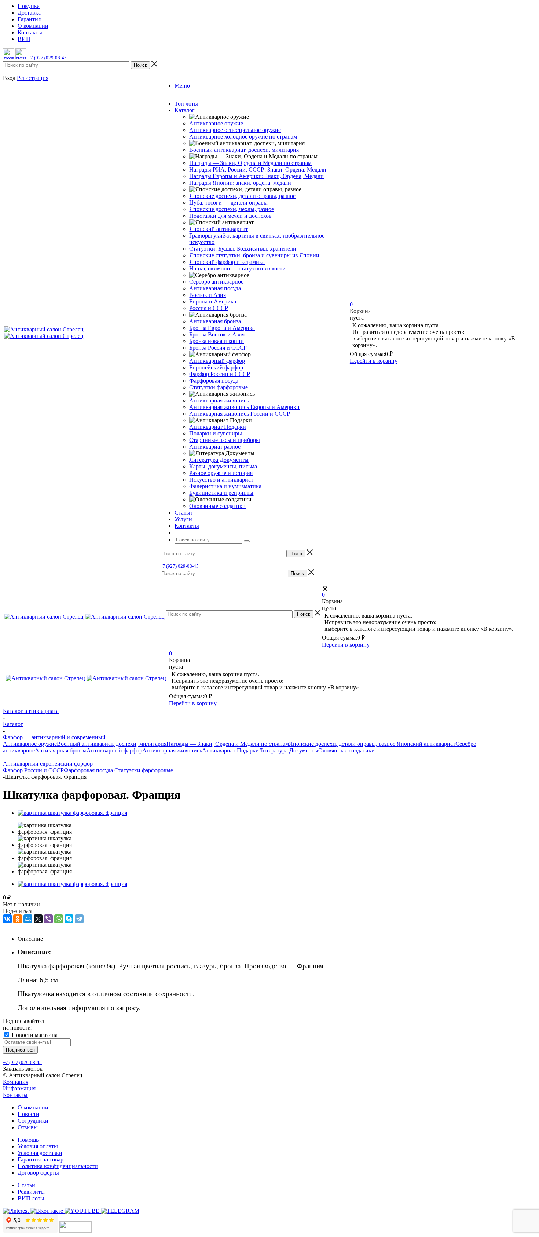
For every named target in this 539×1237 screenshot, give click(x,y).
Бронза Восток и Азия (217, 334)
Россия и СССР (208, 308)
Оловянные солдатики (217, 506)
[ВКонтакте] (7, 918)
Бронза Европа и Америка (222, 328)
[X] (38, 918)
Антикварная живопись (219, 400)
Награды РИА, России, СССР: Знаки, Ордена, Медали (257, 169)
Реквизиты (31, 1192)
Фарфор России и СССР (219, 374)
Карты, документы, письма (223, 466)
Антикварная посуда (215, 288)
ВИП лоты (31, 1198)
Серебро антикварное (216, 282)
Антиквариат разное (215, 446)
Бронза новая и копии (216, 341)
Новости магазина (34, 1035)
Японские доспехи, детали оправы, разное (242, 196)
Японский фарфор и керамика (227, 262)
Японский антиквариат (218, 229)
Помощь (28, 1140)
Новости (28, 1114)
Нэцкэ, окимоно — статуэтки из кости (237, 268)
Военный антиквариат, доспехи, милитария (244, 150)
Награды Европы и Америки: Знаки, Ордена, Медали (256, 176)
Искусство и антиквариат (221, 479)
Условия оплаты (38, 1146)
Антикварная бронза (215, 321)
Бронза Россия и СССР (218, 348)
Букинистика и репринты (221, 493)
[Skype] (69, 918)
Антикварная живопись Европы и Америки (244, 407)
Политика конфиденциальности (58, 1166)
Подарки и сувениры (215, 433)
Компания (15, 1082)
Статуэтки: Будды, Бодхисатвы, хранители (242, 249)
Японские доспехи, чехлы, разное (231, 209)
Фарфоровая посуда (213, 381)
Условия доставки (40, 1153)
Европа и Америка (212, 301)
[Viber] (48, 918)
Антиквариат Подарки (217, 427)
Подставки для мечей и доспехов (230, 216)
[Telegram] (79, 918)
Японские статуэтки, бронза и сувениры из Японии (254, 255)
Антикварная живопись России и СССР (239, 414)
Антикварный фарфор (217, 361)
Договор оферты (38, 1173)
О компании (33, 1107)
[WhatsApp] (58, 918)
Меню (182, 85)
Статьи (26, 1185)
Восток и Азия (207, 295)
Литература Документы (219, 460)
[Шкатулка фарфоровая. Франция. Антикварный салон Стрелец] (72, 813)
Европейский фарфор (216, 367)
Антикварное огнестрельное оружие (235, 130)
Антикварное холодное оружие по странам (243, 136)
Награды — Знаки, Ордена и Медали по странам (250, 163)
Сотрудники (33, 1121)
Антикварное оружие (216, 123)
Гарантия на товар (40, 1159)
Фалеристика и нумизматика (225, 486)
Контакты (15, 1095)
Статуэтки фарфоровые (218, 387)
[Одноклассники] (17, 918)
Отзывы (28, 1127)
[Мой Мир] (27, 918)
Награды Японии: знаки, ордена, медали (240, 183)
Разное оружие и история (221, 473)
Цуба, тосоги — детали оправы (228, 202)
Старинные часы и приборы (224, 440)
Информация (19, 1088)
